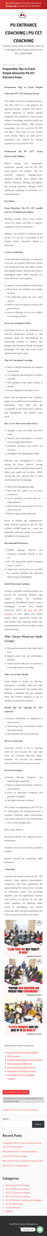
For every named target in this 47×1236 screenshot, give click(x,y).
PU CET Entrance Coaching (17, 1196)
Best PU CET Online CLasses (15, 1156)
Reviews (9, 1211)
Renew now (11, 6)
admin (20, 65)
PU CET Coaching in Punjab (18, 1192)
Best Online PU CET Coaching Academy (21, 1109)
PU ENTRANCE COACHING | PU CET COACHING (23, 32)
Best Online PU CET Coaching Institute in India (23, 1160)
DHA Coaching (13, 1056)
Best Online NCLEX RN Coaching (21, 1071)
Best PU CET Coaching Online (15, 1165)
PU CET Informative (14, 1204)
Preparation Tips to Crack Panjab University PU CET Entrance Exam (22, 1099)
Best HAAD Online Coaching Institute (22, 1052)
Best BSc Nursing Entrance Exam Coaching (24, 1060)
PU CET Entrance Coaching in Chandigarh (24, 1200)
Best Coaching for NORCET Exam (21, 1067)
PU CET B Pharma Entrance (18, 1189)
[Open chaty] (40, 1229)
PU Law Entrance (13, 1207)
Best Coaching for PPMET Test (19, 1064)
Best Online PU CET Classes (16, 1092)
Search (6, 1119)
